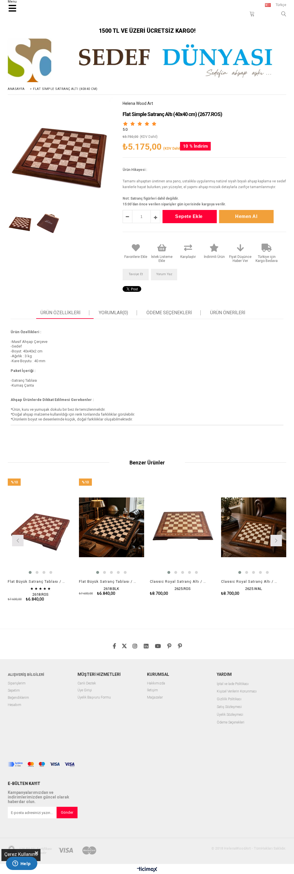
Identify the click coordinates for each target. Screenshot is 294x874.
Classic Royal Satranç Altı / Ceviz (250, 581)
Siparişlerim (17, 683)
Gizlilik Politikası (229, 699)
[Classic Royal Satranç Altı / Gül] (182, 527)
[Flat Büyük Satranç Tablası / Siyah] (111, 527)
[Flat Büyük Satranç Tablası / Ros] (40, 527)
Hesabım (14, 705)
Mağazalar (155, 697)
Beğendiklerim (18, 698)
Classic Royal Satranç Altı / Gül (179, 581)
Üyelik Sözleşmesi (230, 715)
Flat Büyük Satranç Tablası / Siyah (108, 581)
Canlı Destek (87, 683)
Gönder (67, 812)
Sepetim (14, 690)
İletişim (152, 690)
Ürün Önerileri (227, 312)
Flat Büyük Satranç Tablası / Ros (37, 581)
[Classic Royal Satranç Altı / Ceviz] (254, 527)
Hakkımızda (156, 683)
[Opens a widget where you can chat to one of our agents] (21, 864)
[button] (30, 572)
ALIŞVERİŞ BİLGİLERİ (26, 674)
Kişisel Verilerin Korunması (237, 691)
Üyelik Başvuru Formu (94, 697)
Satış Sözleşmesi (229, 707)
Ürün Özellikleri (60, 312)
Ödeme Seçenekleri (169, 312)
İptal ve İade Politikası (233, 684)
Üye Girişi (85, 690)
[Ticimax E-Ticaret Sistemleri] (147, 870)
